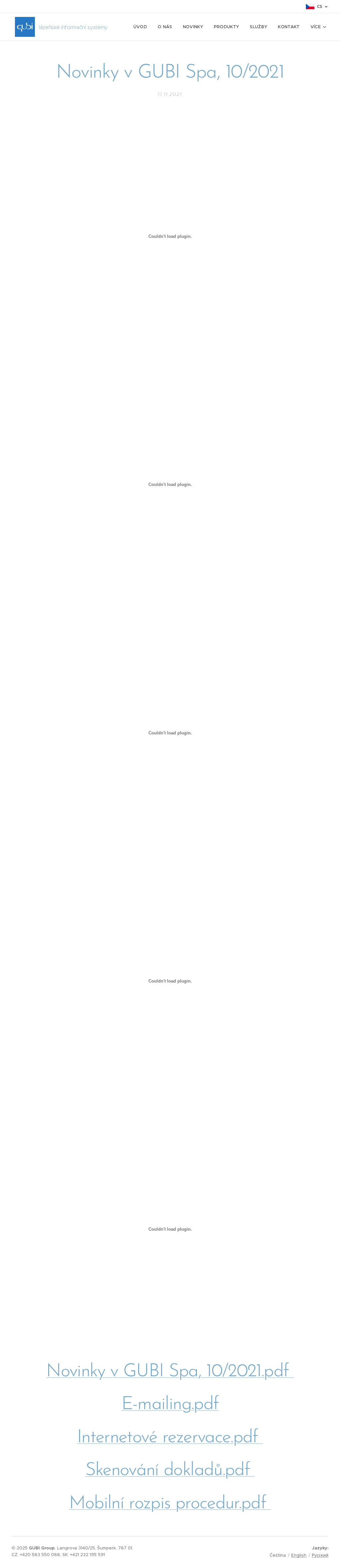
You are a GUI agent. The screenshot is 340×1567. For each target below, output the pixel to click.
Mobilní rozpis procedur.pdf (170, 1504)
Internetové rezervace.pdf (170, 1438)
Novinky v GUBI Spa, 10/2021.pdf (170, 1372)
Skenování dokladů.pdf (170, 1471)
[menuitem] (142, 27)
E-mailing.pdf (170, 1405)
